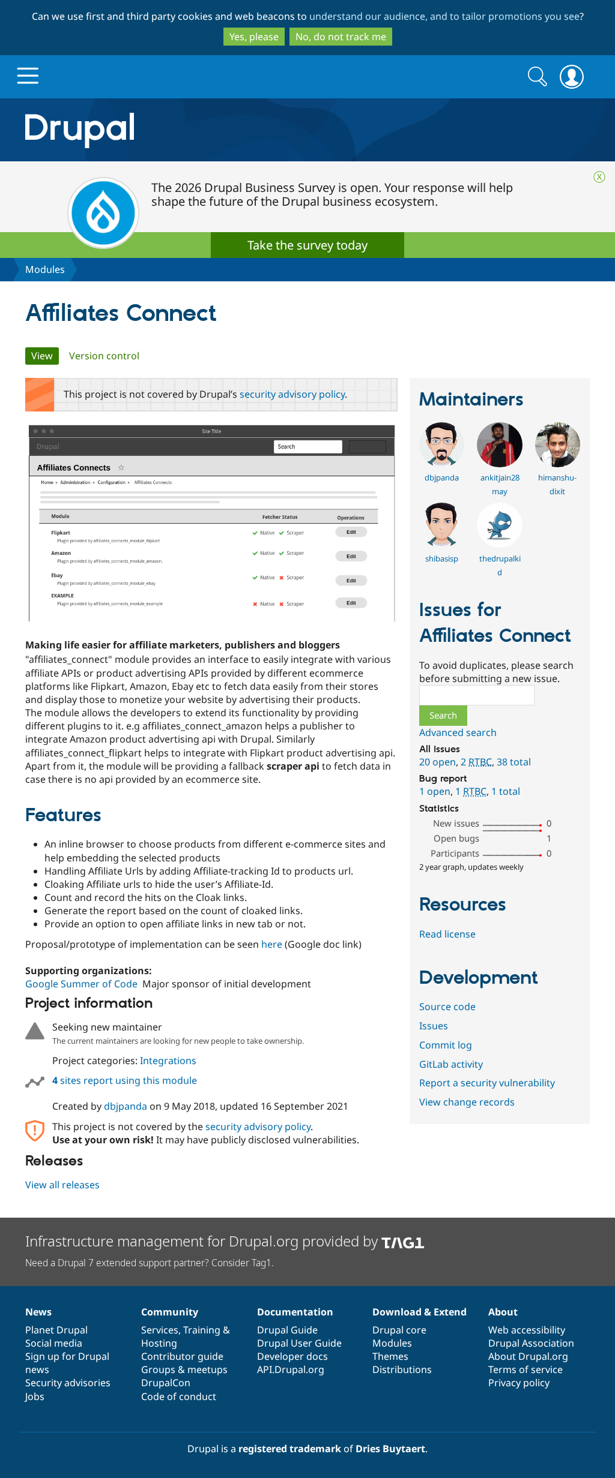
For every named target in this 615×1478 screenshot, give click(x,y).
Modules (45, 269)
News (38, 1311)
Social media (53, 1343)
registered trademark (289, 1448)
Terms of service (525, 1369)
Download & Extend (419, 1311)
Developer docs (292, 1356)
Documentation (295, 1311)
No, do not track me (340, 36)
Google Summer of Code (81, 983)
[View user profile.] (441, 463)
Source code (447, 1006)
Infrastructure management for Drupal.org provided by (203, 1241)
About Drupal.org (528, 1356)
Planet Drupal (56, 1329)
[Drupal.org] (186, 130)
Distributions (402, 1369)
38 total (514, 761)
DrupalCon (165, 1382)
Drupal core (399, 1329)
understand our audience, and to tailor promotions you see (444, 16)
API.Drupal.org (290, 1369)
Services (159, 1329)
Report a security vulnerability (487, 1082)
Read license (447, 934)
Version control (104, 355)
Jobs (34, 1396)
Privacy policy (519, 1382)
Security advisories (68, 1382)
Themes (390, 1356)
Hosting (159, 1343)
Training (201, 1329)
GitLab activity (451, 1064)
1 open (434, 791)
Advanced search (458, 732)
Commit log (445, 1045)
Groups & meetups (184, 1369)
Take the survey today (307, 245)
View (45, 355)
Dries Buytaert (390, 1448)
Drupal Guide (287, 1329)
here (271, 944)
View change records (467, 1101)
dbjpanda (125, 1106)
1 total (505, 791)
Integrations (168, 1060)
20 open (437, 761)
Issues (433, 1025)
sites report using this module (124, 1080)
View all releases (62, 1184)
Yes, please (254, 36)
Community (169, 1311)
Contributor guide (182, 1356)
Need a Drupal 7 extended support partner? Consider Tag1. (149, 1262)
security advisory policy (292, 394)
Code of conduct (178, 1396)
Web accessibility (526, 1329)
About (503, 1311)
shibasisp (441, 558)
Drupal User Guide (299, 1343)
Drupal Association (531, 1343)
